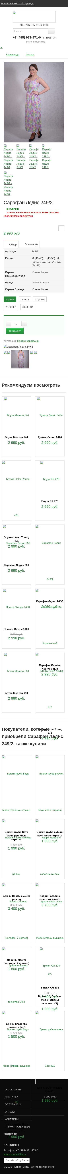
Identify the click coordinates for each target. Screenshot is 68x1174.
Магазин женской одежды (17, 3)
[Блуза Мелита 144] (16, 414)
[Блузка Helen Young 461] (16, 496)
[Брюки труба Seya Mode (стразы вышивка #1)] (16, 1065)
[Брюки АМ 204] (50, 965)
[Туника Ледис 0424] (50, 414)
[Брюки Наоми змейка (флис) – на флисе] (16, 855)
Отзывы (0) (31, 244)
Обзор (13, 244)
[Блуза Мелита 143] (16, 670)
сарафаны (32, 340)
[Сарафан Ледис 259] (16, 542)
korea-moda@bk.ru (35, 42)
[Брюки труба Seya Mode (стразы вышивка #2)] (50, 937)
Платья (30, 54)
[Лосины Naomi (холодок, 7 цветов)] (16, 919)
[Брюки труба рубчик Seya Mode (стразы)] (50, 791)
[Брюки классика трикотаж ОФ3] (16, 983)
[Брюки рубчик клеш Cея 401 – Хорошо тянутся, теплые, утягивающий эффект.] (50, 1047)
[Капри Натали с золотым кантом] (50, 855)
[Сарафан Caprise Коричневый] (50, 624)
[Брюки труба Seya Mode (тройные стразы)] (16, 791)
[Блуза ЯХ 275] (49, 478)
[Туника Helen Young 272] (50, 688)
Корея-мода (12, 54)
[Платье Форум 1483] (16, 606)
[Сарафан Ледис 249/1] (50, 560)
